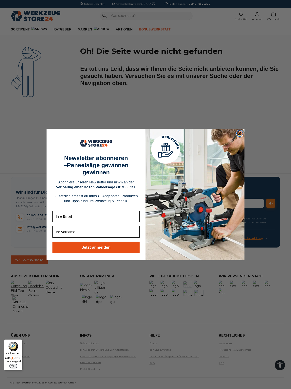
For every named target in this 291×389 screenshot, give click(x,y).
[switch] (13, 366)
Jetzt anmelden (96, 247)
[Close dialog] (240, 133)
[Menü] (20, 342)
